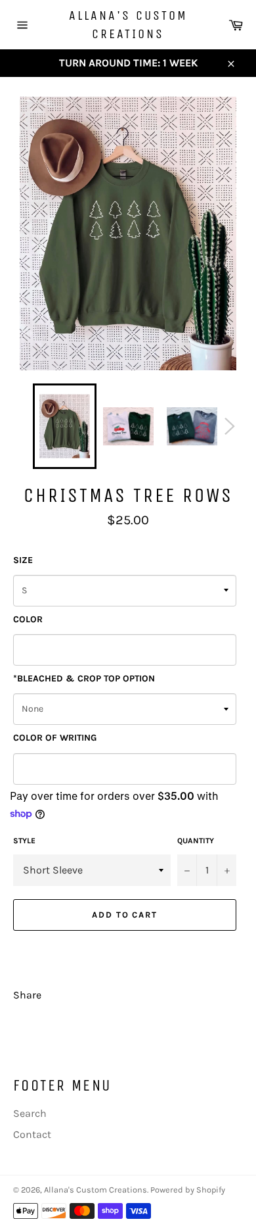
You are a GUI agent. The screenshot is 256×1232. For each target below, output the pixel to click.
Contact (32, 1134)
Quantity (195, 840)
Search (30, 1113)
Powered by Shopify (187, 1190)
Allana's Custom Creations (128, 24)
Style (24, 840)
